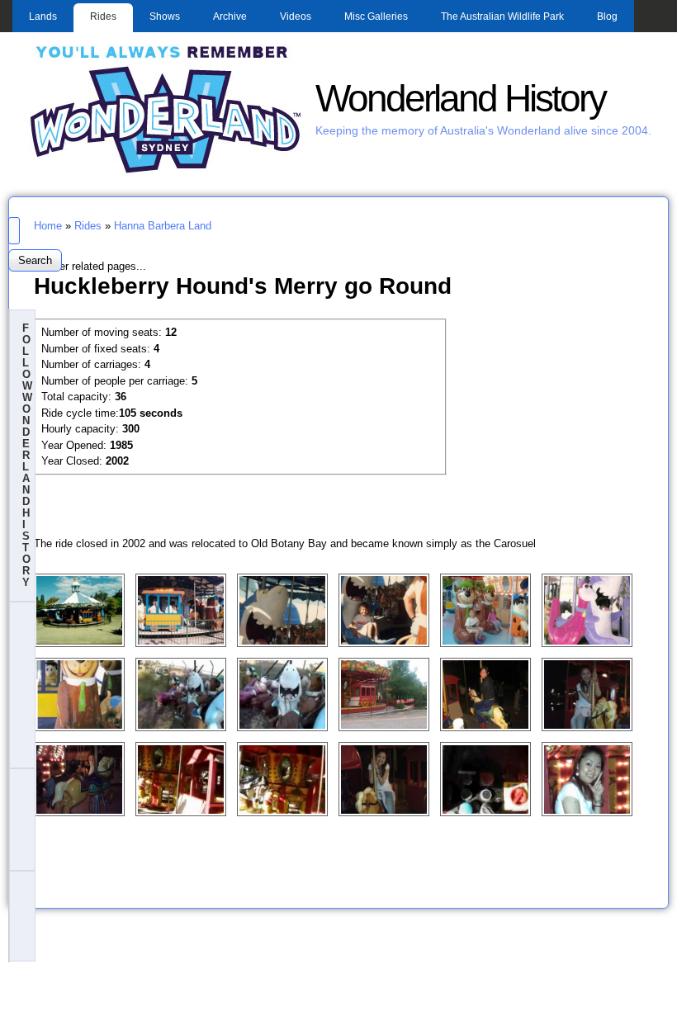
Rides (103, 16)
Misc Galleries (376, 16)
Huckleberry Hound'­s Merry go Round (243, 285)
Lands (43, 16)
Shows (164, 16)
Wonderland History (460, 99)
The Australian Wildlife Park (502, 16)
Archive (230, 16)
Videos (295, 16)
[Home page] (166, 171)
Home (48, 226)
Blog (607, 16)
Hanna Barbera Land (162, 226)
